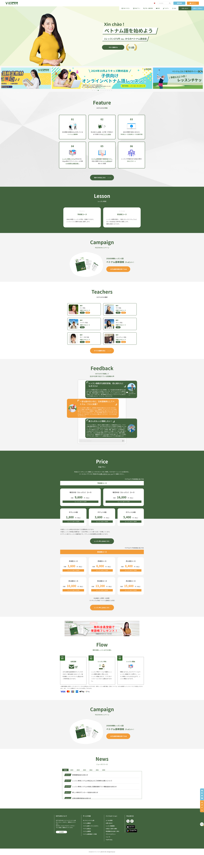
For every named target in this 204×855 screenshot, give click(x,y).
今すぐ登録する (113, 47)
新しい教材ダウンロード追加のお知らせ (85, 792)
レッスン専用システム (68, 159)
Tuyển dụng (109, 839)
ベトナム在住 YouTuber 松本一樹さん (132, 394)
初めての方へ (126, 8)
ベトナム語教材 (87, 823)
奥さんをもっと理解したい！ (100, 421)
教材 (159, 8)
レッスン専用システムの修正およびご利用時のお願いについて (92, 781)
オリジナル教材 (106, 134)
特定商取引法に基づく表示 (112, 831)
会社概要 (61, 832)
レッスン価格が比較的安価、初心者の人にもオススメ (106, 384)
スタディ (167, 8)
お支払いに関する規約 (111, 828)
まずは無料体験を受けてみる (118, 269)
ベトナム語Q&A (106, 161)
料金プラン (137, 8)
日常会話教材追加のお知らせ (81, 798)
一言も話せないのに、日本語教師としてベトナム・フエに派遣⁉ (97, 402)
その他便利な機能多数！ (73, 163)
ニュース (108, 837)
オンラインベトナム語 (88, 820)
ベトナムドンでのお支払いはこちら (134, 479)
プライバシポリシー (111, 834)
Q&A (175, 8)
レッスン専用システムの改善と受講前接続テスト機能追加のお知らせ (94, 787)
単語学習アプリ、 (108, 159)
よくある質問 (109, 820)
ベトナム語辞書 (87, 831)
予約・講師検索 (149, 8)
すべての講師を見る (99, 351)
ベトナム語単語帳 (96, 159)
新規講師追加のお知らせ (80, 775)
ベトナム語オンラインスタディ (90, 826)
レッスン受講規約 (110, 826)
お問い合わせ (109, 823)
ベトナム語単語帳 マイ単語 (90, 834)
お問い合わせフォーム (105, 474)
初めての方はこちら (100, 178)
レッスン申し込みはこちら (101, 541)
